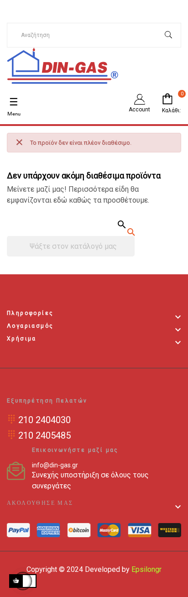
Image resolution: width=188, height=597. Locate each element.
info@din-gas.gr (55, 465)
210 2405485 (44, 435)
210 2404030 (44, 419)
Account (139, 109)
